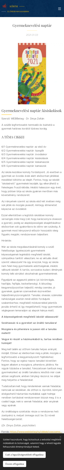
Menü (60, 9)
